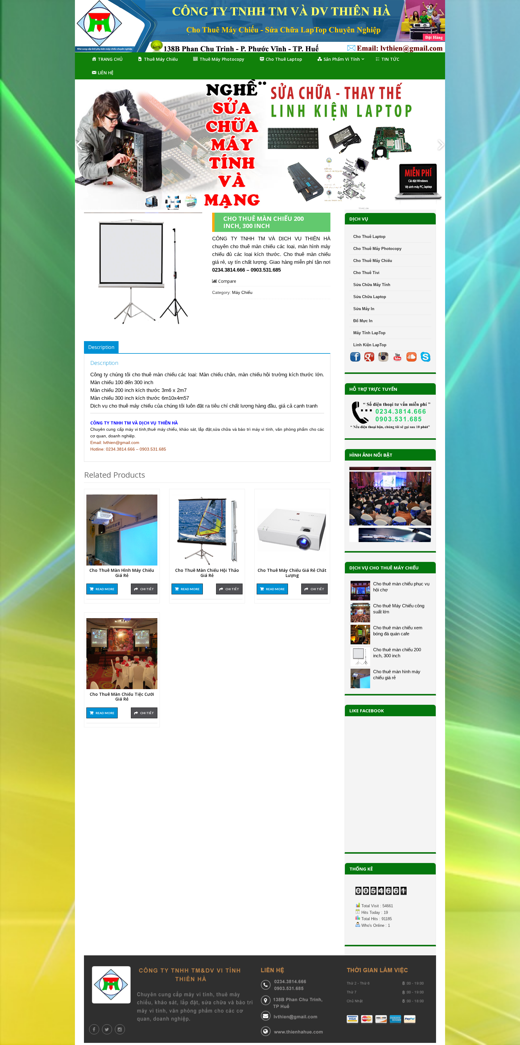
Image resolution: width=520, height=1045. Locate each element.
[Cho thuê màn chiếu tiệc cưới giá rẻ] (121, 653)
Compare (227, 281)
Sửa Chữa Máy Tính (371, 284)
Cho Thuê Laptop (369, 236)
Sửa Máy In (363, 309)
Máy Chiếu (242, 292)
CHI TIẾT (147, 589)
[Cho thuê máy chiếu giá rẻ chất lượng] (292, 530)
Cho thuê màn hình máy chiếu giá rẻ (121, 573)
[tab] (101, 347)
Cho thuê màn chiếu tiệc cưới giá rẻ (122, 697)
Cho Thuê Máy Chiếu (372, 260)
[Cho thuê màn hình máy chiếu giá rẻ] (121, 530)
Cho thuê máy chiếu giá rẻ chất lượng (292, 573)
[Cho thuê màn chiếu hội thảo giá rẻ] (207, 530)
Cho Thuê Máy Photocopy (377, 248)
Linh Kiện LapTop (369, 345)
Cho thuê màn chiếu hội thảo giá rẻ (207, 573)
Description (101, 347)
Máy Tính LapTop (369, 333)
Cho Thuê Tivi (366, 272)
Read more (105, 589)
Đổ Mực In (363, 321)
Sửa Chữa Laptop (369, 296)
